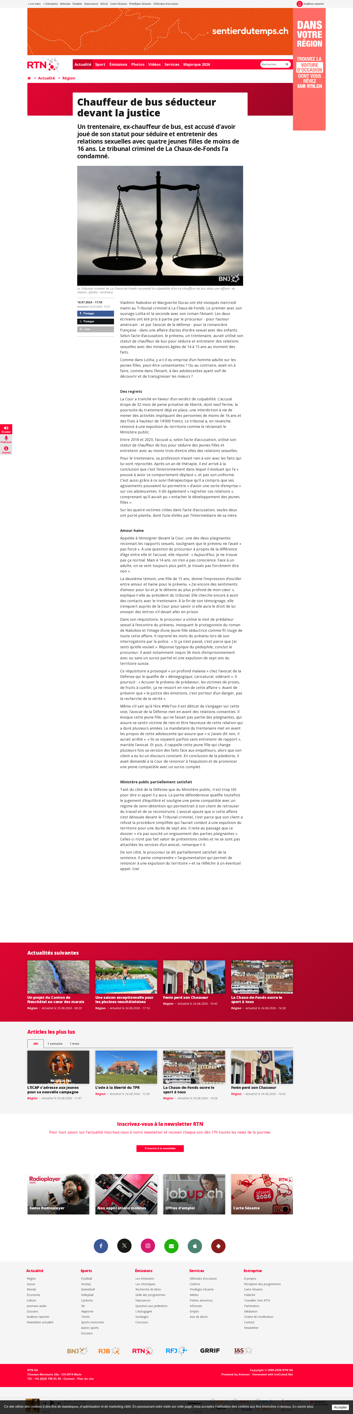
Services (171, 64)
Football (86, 1278)
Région (68, 78)
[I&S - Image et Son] (243, 1351)
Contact (249, 1322)
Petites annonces (201, 1300)
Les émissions (144, 1278)
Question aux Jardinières (151, 1306)
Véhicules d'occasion (165, 3)
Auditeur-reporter (314, 3)
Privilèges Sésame (140, 3)
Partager (88, 313)
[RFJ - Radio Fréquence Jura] (176, 1351)
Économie (33, 1295)
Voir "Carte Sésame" (161, 1194)
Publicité (249, 1295)
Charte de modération (258, 1317)
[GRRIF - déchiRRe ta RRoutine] (210, 1351)
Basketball (88, 1289)
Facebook (101, 1246)
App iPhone (195, 1246)
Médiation (250, 1311)
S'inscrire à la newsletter (160, 1148)
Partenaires (251, 1306)
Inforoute (65, 3)
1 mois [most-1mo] (74, 1044)
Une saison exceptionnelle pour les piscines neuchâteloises (124, 999)
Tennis (85, 1317)
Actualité (83, 64)
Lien (87, 329)
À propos (250, 1278)
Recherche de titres (148, 1289)
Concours (141, 1322)
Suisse (31, 1284)
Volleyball (87, 1295)
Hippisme (87, 1311)
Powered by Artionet (235, 1374)
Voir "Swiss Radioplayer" (229, 1194)
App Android (218, 1246)
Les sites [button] (35, 3)
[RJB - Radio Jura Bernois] (109, 1351)
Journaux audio (37, 1306)
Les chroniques (145, 1284)
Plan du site (85, 1378)
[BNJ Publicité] (76, 1351)
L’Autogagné (143, 1311)
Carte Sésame (118, 3)
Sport (100, 64)
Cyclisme (87, 1300)
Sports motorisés (92, 1322)
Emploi (194, 1311)
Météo (194, 1295)
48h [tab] (35, 1044)
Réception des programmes (262, 1284)
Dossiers (32, 1311)
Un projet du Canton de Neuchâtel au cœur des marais (55, 999)
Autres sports (90, 1328)
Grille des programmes (150, 1295)
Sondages (142, 1317)
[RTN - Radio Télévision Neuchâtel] (143, 1351)
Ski (83, 1306)
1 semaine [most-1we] (55, 1044)
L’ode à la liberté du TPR (117, 1087)
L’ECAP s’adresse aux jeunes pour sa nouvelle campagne (53, 1089)
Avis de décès (199, 1317)
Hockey (86, 1284)
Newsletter (251, 1328)
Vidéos (154, 64)
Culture (31, 1300)
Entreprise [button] (51, 3)
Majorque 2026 (196, 64)
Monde (31, 1289)
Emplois (77, 3)
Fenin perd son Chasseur (185, 997)
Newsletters (171, 1246)
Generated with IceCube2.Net (272, 1374)
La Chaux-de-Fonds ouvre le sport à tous (256, 999)
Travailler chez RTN (257, 1300)
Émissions (118, 64)
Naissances (91, 3)
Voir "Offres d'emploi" (93, 1194)
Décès (104, 3)
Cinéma (195, 1284)
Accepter (340, 1407)
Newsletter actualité (40, 1322)
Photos (137, 64)
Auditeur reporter (38, 1317)
